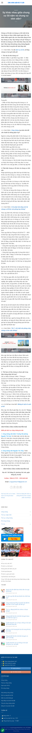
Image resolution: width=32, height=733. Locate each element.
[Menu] (2, 3)
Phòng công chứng (19, 729)
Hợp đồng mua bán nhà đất (8, 700)
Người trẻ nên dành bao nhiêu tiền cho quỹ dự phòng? (17, 590)
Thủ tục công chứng (7, 518)
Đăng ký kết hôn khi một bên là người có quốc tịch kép (17, 636)
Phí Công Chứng (5, 521)
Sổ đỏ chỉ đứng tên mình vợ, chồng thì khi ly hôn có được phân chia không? (23, 495)
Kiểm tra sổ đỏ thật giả (7, 698)
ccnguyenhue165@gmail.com (18, 482)
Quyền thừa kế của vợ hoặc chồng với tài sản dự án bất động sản (18, 623)
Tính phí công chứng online (8, 703)
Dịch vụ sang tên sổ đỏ (7, 695)
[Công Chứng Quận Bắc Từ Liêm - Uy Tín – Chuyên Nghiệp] (16, 3)
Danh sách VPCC (5, 685)
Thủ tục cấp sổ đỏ (6, 515)
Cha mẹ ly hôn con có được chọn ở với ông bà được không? (8, 495)
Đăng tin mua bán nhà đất (7, 706)
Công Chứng (11, 729)
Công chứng (4, 512)
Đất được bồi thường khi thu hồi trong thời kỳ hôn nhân (18, 630)
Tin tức (16, 10)
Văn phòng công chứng (7, 692)
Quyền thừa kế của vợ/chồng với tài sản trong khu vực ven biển (17, 643)
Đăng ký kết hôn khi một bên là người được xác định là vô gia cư (17, 616)
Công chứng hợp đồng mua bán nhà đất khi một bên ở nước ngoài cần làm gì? (17, 603)
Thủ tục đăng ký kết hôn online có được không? (17, 610)
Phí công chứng (16, 672)
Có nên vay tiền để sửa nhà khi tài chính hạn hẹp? (18, 596)
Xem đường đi (16, 668)
